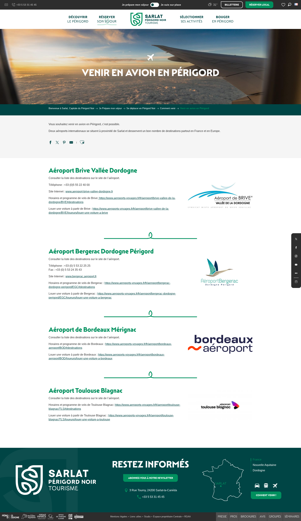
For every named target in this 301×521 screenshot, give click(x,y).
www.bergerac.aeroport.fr (81, 276)
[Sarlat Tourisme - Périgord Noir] (148, 19)
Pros (233, 516)
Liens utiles (135, 516)
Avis (262, 516)
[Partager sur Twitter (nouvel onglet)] (57, 143)
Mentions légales (118, 516)
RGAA (187, 516)
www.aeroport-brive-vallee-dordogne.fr (89, 191)
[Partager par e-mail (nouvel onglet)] (71, 143)
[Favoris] (284, 4)
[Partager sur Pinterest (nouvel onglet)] (64, 143)
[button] (296, 4)
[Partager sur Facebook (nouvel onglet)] (50, 143)
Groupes (275, 516)
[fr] (296, 4)
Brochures (248, 516)
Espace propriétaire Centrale (167, 516)
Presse (222, 516)
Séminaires (292, 516)
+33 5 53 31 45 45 (26, 4)
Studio (147, 516)
